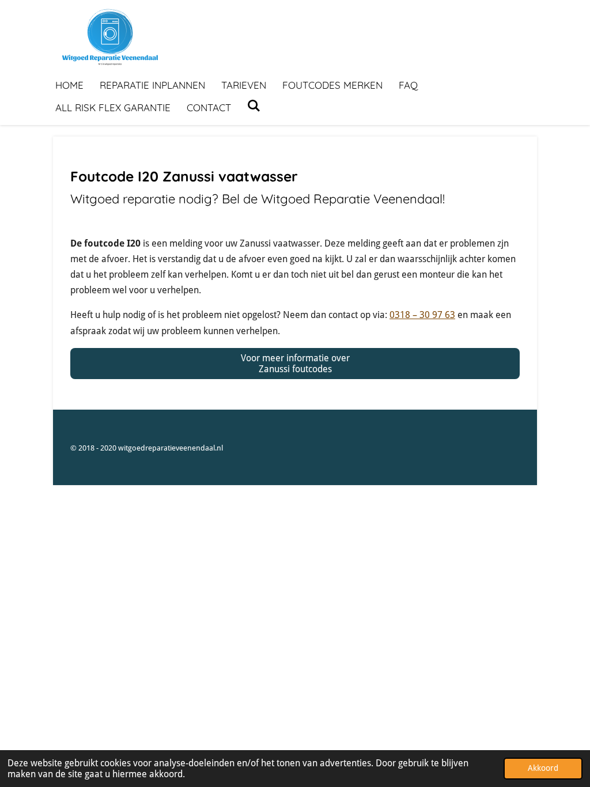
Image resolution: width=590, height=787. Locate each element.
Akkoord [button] (543, 768)
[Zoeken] (254, 106)
